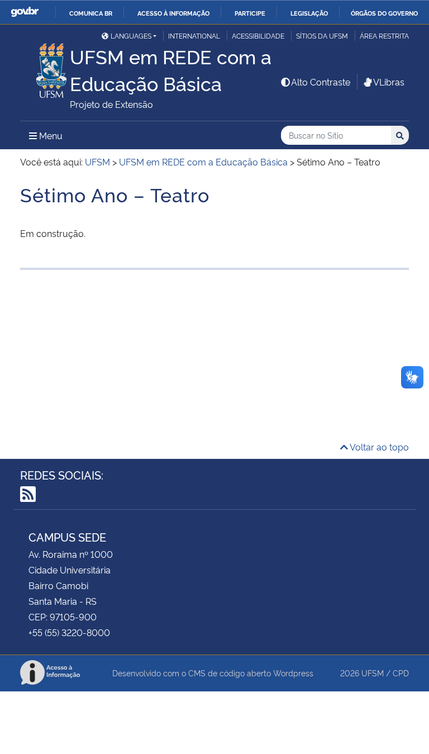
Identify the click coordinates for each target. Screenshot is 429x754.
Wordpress (293, 672)
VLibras (388, 81)
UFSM (372, 672)
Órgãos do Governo (384, 12)
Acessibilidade (258, 35)
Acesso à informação (173, 12)
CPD (401, 672)
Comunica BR (90, 12)
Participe (250, 12)
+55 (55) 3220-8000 (69, 632)
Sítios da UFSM (322, 35)
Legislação (309, 12)
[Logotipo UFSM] (45, 67)
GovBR (25, 12)
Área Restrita (384, 35)
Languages (131, 35)
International (194, 35)
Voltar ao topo (378, 446)
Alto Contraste (320, 81)
